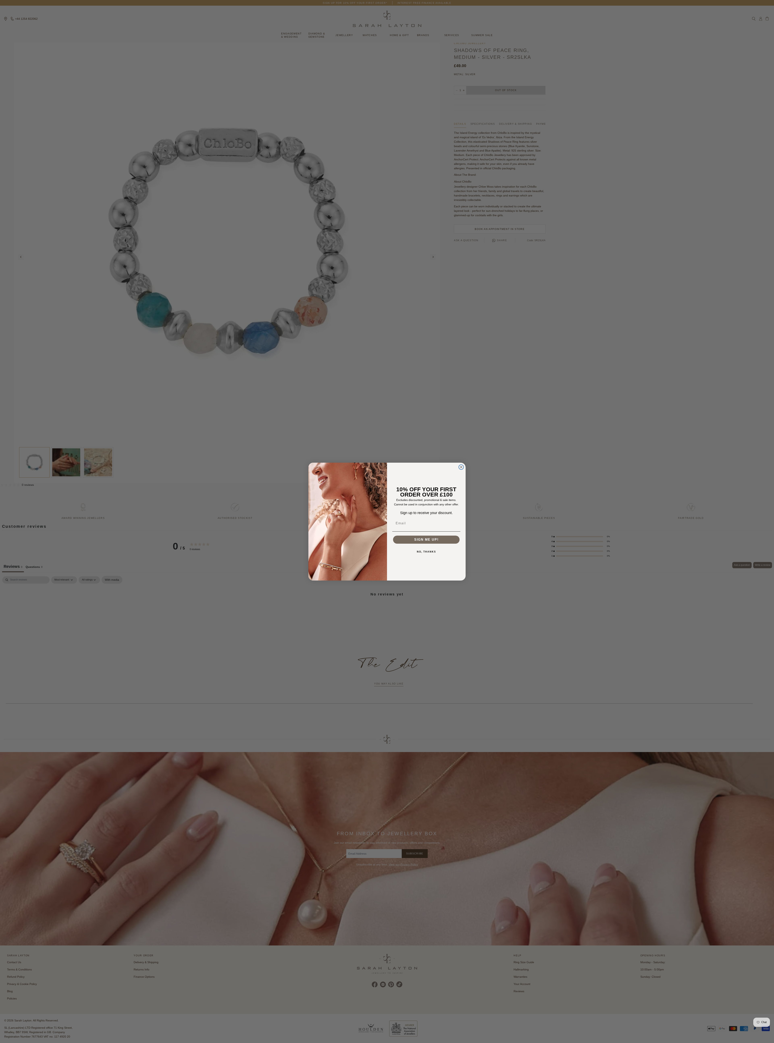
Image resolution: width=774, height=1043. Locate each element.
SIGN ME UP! (426, 539)
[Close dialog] (461, 467)
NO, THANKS (426, 551)
